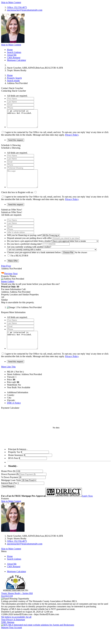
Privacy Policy (71, 135)
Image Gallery (7, 281)
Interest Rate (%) (9, 483)
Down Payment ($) (10, 474)
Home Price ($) (8, 471)
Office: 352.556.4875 (17, 7)
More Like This (8, 366)
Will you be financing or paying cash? (24, 235)
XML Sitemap (7, 622)
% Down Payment (9, 477)
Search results (13, 80)
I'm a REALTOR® (19, 255)
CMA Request (13, 57)
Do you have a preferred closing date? (24, 244)
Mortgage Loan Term (11, 480)
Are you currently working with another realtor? (29, 247)
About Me (11, 55)
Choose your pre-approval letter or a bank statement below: (34, 252)
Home (10, 49)
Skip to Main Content (11, 2)
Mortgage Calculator (16, 60)
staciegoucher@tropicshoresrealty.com (24, 10)
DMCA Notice (14, 403)
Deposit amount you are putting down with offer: (29, 238)
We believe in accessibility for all (16, 617)
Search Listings (14, 52)
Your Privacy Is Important (13, 619)
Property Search (14, 78)
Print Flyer (6, 266)
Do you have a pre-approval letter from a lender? (29, 241)
